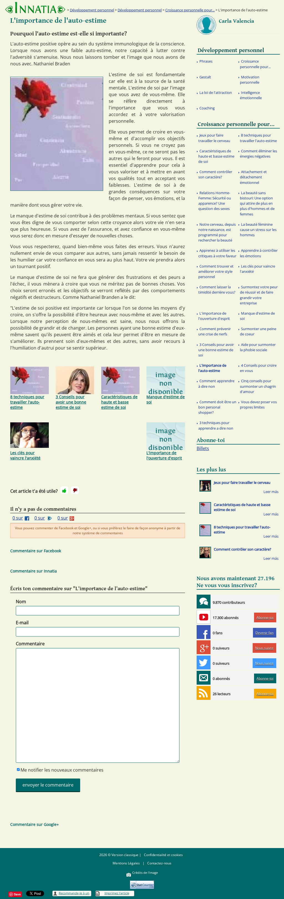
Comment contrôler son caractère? (215, 174)
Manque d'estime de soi (165, 399)
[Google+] (204, 647)
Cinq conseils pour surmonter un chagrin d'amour (258, 386)
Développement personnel (92, 9)
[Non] (75, 490)
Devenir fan (264, 632)
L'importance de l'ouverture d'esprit (164, 455)
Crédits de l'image (145, 872)
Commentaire (30, 644)
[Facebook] (204, 632)
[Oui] (64, 490)
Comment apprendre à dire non (216, 383)
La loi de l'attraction (215, 92)
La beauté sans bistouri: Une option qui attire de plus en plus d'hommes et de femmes (257, 203)
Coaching (207, 108)
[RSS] (204, 693)
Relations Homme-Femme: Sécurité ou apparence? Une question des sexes (214, 200)
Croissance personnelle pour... (190, 9)
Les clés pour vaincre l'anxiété (25, 455)
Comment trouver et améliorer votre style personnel (216, 271)
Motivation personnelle (249, 80)
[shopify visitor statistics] (142, 882)
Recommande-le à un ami (74, 893)
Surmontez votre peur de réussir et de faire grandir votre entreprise (259, 294)
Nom (21, 602)
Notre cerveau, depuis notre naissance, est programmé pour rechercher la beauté (217, 232)
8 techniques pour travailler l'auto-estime (27, 402)
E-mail (22, 623)
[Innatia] (204, 601)
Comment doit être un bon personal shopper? (217, 407)
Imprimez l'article (117, 893)
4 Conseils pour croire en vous (258, 368)
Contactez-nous (159, 863)
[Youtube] (204, 617)
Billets (203, 448)
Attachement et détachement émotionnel (253, 177)
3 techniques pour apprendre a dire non (215, 425)
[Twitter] (204, 662)
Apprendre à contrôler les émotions (259, 253)
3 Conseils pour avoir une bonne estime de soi (71, 402)
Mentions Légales (126, 863)
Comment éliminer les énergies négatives (258, 153)
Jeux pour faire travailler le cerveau (214, 138)
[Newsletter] (204, 678)
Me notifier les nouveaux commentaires (62, 770)
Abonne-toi (265, 617)
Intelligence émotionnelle (251, 95)
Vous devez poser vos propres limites (258, 404)
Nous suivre (264, 648)
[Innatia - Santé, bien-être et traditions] (35, 7)
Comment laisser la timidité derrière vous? (216, 289)
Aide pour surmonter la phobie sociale (258, 347)
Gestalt (205, 77)
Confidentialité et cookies (163, 854)
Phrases (205, 61)
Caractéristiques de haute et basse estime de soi (119, 402)
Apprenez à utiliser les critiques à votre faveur (217, 253)
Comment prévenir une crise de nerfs (214, 331)
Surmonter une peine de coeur (258, 331)
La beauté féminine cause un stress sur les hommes (258, 229)
